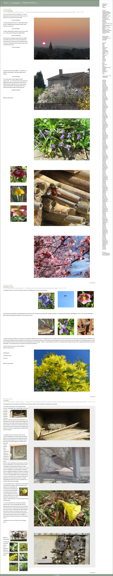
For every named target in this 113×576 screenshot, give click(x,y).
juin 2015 (104, 193)
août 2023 (104, 109)
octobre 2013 (104, 210)
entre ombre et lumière (106, 16)
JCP (102, 61)
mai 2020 (104, 141)
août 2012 (104, 223)
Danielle (103, 52)
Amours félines (105, 3)
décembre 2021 (105, 124)
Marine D (103, 66)
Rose (103, 72)
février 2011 (104, 239)
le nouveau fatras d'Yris (106, 38)
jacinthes (54, 401)
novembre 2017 (105, 167)
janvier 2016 (104, 186)
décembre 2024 (105, 98)
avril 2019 (104, 152)
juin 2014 (104, 203)
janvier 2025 (104, 97)
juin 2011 (104, 235)
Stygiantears (104, 39)
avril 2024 (104, 102)
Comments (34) (92, 282)
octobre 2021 (104, 126)
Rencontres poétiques (106, 32)
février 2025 (104, 96)
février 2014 (104, 206)
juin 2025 (104, 92)
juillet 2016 (104, 181)
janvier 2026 (104, 86)
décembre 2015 (105, 187)
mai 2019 (104, 151)
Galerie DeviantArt (105, 36)
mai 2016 (104, 183)
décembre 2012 (105, 219)
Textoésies (104, 33)
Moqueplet (104, 68)
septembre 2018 (105, 158)
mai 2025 (104, 93)
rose (69, 12)
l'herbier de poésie (105, 17)
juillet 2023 (104, 110)
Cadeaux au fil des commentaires (105, 15)
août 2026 (104, 80)
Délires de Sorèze (105, 53)
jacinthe (32, 288)
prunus (66, 12)
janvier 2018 (104, 166)
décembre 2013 (105, 208)
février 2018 (104, 165)
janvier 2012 (104, 229)
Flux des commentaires (106, 254)
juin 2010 (104, 246)
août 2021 (104, 128)
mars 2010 (104, 249)
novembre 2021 (105, 125)
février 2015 (104, 196)
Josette (103, 63)
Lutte (103, 6)
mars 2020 (104, 143)
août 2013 (104, 212)
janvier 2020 (104, 145)
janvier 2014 (104, 207)
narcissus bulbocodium (63, 401)
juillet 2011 (104, 234)
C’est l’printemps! (8, 10)
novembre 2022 (105, 117)
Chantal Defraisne (105, 51)
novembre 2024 (105, 99)
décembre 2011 (105, 230)
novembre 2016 (105, 177)
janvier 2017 (104, 176)
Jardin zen (104, 60)
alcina (103, 43)
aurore (31, 12)
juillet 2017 (104, 170)
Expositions (104, 5)
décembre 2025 (105, 87)
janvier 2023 (104, 115)
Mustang (103, 69)
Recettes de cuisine (105, 31)
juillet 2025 (104, 91)
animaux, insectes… (106, 11)
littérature (104, 20)
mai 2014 (104, 204)
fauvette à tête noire (43, 401)
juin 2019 (104, 150)
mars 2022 (104, 121)
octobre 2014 (104, 200)
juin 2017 (104, 171)
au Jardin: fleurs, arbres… (106, 13)
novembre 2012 (105, 220)
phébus (59, 12)
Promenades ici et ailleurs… (107, 30)
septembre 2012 (105, 222)
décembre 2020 (105, 135)
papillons (104, 26)
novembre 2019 (105, 147)
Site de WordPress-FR (105, 255)
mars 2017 (104, 174)
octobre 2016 (104, 178)
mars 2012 (104, 227)
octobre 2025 (104, 89)
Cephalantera (104, 50)
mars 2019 (104, 153)
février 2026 (104, 85)
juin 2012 (104, 224)
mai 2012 (104, 225)
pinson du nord (45, 288)
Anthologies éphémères (106, 12)
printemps (63, 12)
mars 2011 (104, 238)
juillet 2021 (104, 129)
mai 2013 (104, 214)
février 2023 (104, 114)
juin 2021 (104, 129)
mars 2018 (104, 164)
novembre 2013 (105, 209)
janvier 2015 (104, 197)
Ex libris (103, 58)
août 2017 (104, 169)
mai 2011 (104, 236)
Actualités (104, 10)
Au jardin (6, 400)
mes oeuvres (104, 22)
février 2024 (104, 104)
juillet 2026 (104, 81)
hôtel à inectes (50, 401)
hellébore (36, 12)
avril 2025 (104, 94)
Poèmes (103, 28)
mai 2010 (104, 247)
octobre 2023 (104, 108)
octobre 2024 (104, 100)
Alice (103, 44)
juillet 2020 (104, 139)
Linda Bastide (104, 64)
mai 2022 (104, 120)
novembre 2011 (105, 231)
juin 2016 (104, 182)
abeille (28, 12)
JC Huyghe (104, 61)
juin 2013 (104, 214)
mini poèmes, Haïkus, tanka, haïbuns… (107, 24)
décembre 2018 (105, 156)
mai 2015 (104, 194)
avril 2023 (104, 112)
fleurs (34, 12)
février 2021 (104, 133)
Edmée (103, 56)
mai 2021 (104, 130)
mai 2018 (104, 162)
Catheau (103, 49)
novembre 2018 (105, 157)
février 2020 (104, 144)
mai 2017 (104, 172)
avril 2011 (104, 237)
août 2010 (104, 244)
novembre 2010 (105, 242)
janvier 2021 (104, 134)
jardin (40, 12)
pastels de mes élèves (106, 27)
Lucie (103, 65)
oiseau (69, 401)
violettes (73, 12)
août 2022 (104, 119)
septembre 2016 (105, 179)
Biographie (104, 4)
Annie (103, 46)
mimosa (35, 288)
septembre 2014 (105, 201)
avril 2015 (104, 195)
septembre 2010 (105, 243)
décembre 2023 (105, 106)
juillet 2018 (104, 160)
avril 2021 (104, 131)
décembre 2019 (105, 146)
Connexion (104, 252)
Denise (103, 54)
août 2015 (104, 191)
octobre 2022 (104, 118)
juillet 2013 (104, 213)
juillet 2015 (104, 192)
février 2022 (104, 122)
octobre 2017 (104, 168)
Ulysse (103, 73)
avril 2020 (104, 142)
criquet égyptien (37, 401)
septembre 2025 (105, 90)
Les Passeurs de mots (106, 19)
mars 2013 (104, 216)
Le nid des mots (105, 18)
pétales (56, 12)
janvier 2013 (104, 218)
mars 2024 (104, 103)
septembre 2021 (105, 127)
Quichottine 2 (104, 71)
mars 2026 (104, 84)
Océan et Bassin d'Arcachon (107, 25)
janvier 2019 (104, 155)
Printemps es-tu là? (8, 286)
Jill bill (103, 62)
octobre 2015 (104, 189)
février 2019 (104, 154)
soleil (71, 12)
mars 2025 (104, 95)
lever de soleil (43, 12)
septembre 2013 (105, 211)
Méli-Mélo (104, 21)
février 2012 (104, 228)
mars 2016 (104, 185)
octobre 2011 (104, 232)
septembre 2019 (105, 148)
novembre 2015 (105, 188)
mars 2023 (104, 113)
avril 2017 (104, 173)
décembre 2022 (105, 116)
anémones (32, 401)
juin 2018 (104, 161)
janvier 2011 (104, 240)
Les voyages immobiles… (21, 2)
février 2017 (104, 175)
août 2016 (104, 180)
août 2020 (104, 138)
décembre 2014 (105, 198)
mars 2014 (104, 205)
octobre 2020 (104, 137)
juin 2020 (104, 140)
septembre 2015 (105, 190)
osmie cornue (52, 12)
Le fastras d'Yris (105, 37)
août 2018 (104, 159)
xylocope (84, 401)
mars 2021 (104, 132)
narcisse (48, 12)
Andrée (103, 45)
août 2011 (104, 233)
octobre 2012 (104, 221)
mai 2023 (104, 111)
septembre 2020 (105, 138)
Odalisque (104, 7)
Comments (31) (92, 396)
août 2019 (104, 149)
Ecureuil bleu (104, 55)
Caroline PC (104, 48)
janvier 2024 (104, 105)
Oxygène (103, 70)
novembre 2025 (105, 88)
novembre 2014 (105, 199)
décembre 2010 (105, 241)
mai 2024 (104, 101)
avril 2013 (104, 215)
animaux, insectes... (11, 12)
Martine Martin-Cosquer (106, 67)
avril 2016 (104, 184)
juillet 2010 (104, 245)
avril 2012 (104, 226)
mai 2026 (104, 82)
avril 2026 (104, 83)
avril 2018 (104, 163)
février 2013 (104, 217)
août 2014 (104, 202)
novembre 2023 (105, 107)
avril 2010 (104, 248)
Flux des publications (106, 253)
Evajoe (103, 57)
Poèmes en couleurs (106, 29)
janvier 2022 (104, 123)
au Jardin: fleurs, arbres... (19, 12)
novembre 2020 (105, 136)
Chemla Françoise (105, 52)
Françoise (104, 59)
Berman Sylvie (104, 47)
